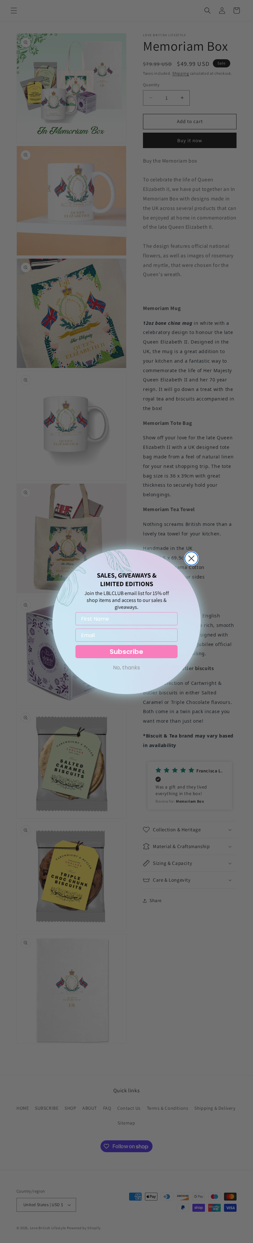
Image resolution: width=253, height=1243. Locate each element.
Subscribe (126, 651)
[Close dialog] (191, 558)
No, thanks (126, 667)
